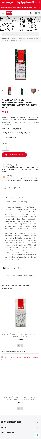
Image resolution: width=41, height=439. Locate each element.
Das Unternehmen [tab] (26, 198)
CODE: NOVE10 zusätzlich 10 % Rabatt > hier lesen (20, 8)
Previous (18, 345)
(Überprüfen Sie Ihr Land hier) (20, 4)
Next (21, 345)
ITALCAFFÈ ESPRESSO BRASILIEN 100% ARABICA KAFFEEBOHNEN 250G (20, 398)
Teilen (9, 188)
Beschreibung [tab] (11, 198)
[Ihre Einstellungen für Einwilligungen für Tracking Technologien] (37, 435)
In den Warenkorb (14, 155)
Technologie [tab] (23, 202)
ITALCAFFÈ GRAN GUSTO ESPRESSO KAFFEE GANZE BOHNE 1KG (20, 335)
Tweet (15, 188)
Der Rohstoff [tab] (11, 202)
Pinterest (20, 188)
